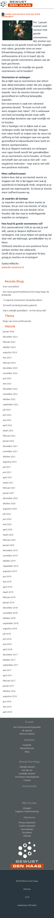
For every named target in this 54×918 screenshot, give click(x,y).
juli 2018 (7, 634)
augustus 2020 (10, 509)
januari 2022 (8, 441)
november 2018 (10, 613)
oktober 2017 (9, 660)
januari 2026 (8, 331)
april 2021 (7, 477)
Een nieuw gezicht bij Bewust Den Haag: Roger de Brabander (25, 293)
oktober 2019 (9, 561)
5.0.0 (27, 897)
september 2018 (10, 623)
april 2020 (7, 529)
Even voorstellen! (11, 286)
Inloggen (27, 808)
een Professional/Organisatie (27, 727)
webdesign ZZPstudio (27, 905)
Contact (27, 780)
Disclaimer (27, 832)
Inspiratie (27, 745)
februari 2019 (9, 597)
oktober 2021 (9, 456)
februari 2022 (9, 436)
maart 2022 (8, 430)
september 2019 (10, 566)
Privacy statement (27, 822)
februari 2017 (9, 680)
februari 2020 (9, 540)
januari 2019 (8, 602)
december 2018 (10, 608)
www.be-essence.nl (13, 267)
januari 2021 (8, 493)
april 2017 (7, 675)
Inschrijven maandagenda (27, 777)
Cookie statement (27, 826)
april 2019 (7, 587)
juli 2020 (7, 514)
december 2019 (10, 550)
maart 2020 (8, 535)
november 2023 (10, 373)
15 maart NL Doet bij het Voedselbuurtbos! (22, 300)
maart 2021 (8, 482)
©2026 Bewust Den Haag (27, 881)
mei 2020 (7, 524)
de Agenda (27, 730)
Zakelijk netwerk (27, 767)
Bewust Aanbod (27, 734)
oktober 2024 (9, 347)
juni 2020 (7, 519)
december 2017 (10, 654)
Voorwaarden (27, 829)
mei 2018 (7, 644)
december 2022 (10, 389)
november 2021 (10, 451)
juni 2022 (7, 415)
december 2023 (10, 368)
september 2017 (10, 665)
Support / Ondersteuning (27, 811)
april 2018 (7, 649)
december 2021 (10, 446)
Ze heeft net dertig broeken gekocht (20, 305)
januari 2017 (8, 686)
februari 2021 (9, 488)
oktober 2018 (9, 618)
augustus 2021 (10, 462)
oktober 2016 (9, 691)
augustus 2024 (10, 352)
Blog (27, 752)
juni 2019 (7, 576)
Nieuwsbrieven (27, 748)
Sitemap (27, 836)
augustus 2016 (10, 696)
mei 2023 (7, 383)
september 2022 (10, 404)
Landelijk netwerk (27, 773)
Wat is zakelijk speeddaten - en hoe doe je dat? (25, 310)
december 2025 (10, 337)
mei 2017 (7, 670)
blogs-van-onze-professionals (17, 321)
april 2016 (7, 712)
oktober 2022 (9, 399)
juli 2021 (7, 467)
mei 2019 (7, 581)
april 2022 (7, 425)
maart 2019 (8, 592)
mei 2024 (7, 357)
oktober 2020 (9, 503)
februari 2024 (9, 363)
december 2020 (10, 498)
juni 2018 (7, 639)
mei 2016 (7, 707)
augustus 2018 (10, 628)
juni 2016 (7, 701)
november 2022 (10, 394)
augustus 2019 (10, 571)
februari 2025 (9, 342)
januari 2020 (8, 545)
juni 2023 (7, 378)
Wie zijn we (27, 770)
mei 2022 (7, 420)
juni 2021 (7, 472)
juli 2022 (7, 410)
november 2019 (10, 555)
